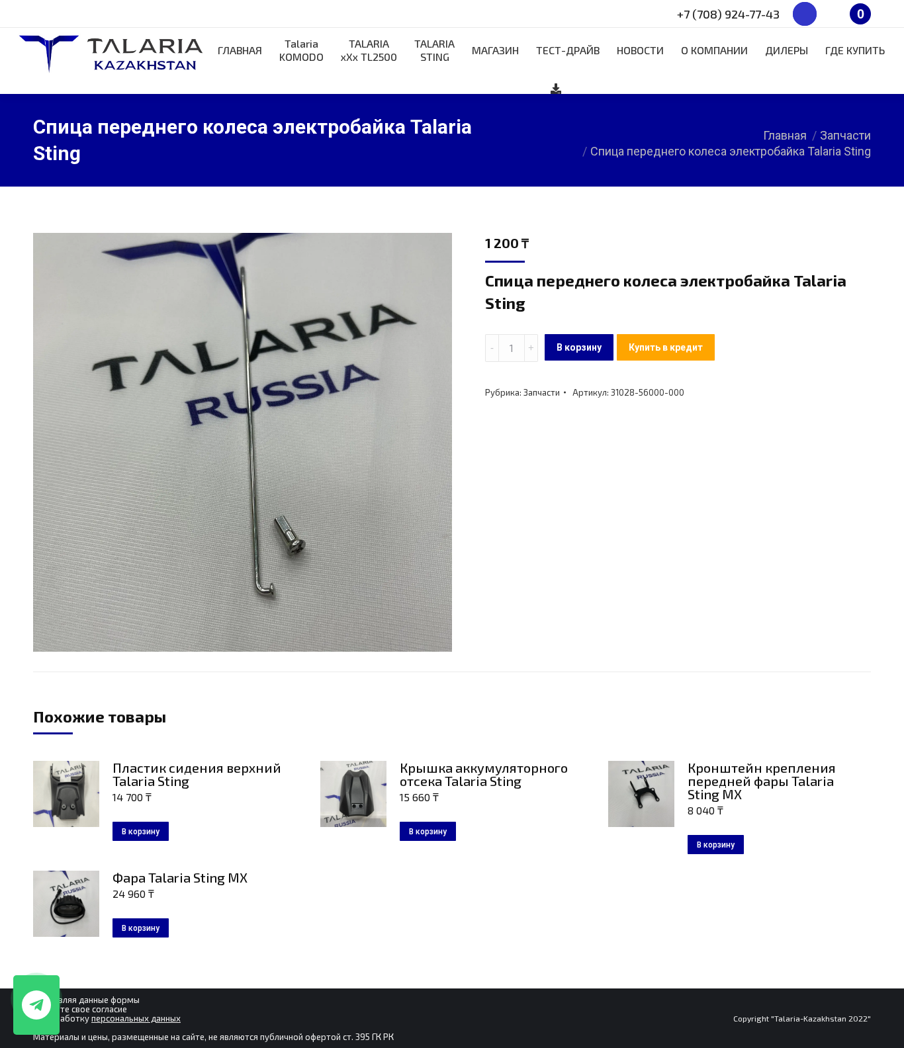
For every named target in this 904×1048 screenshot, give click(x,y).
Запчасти (541, 392)
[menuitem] (240, 50)
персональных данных (136, 1018)
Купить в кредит (666, 347)
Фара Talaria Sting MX (180, 877)
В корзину (579, 347)
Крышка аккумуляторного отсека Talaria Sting (484, 774)
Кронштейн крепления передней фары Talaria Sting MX (762, 781)
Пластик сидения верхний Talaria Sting (197, 774)
